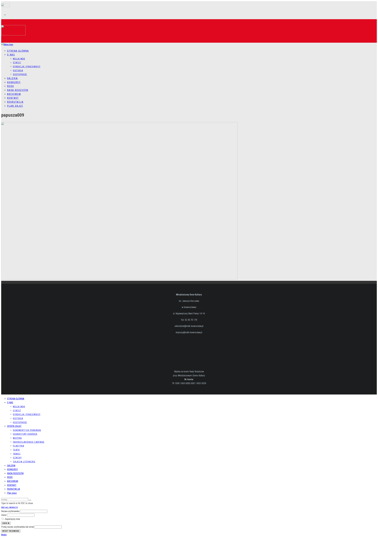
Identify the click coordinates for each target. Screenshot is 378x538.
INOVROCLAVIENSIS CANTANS (28, 442)
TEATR (16, 450)
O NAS (11, 54)
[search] (30, 500)
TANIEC (17, 454)
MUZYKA (17, 438)
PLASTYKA (18, 446)
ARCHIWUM (14, 94)
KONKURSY (14, 82)
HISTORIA (18, 70)
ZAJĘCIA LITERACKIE (24, 461)
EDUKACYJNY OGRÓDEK (25, 434)
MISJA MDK (19, 59)
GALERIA (12, 78)
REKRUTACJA (15, 102)
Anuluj (4, 534)
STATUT (17, 62)
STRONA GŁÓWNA (18, 50)
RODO (10, 86)
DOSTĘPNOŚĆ (20, 74)
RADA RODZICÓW (17, 90)
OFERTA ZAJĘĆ (14, 426)
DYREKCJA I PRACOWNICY (26, 66)
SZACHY (17, 458)
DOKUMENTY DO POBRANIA (27, 430)
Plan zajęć (15, 106)
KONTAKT (13, 98)
